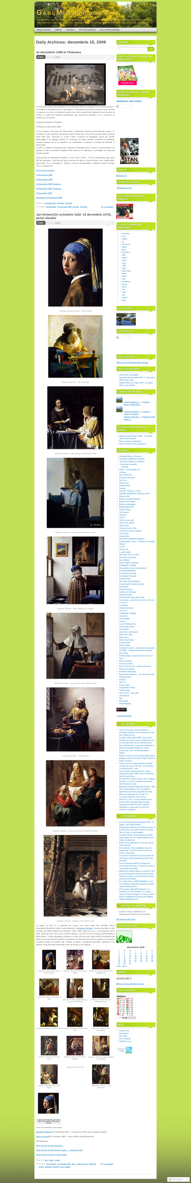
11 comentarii (108, 1164)
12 (141, 956)
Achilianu (122, 472)
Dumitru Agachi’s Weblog (128, 563)
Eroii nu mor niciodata (45, 170)
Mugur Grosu (124, 637)
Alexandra (125, 234)
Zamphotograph (125, 704)
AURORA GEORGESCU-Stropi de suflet (134, 494)
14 (152, 956)
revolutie (76, 207)
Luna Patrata (124, 629)
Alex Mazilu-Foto (125, 475)
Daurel (124, 247)
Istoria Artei (123, 616)
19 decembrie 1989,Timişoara (48, 184)
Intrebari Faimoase (126, 608)
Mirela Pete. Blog (125, 635)
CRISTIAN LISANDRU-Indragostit (131, 539)
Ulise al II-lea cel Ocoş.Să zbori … (50, 1146)
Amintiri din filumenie (127, 478)
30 (125, 963)
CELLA (121, 517)
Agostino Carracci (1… (132, 402)
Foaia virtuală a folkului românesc (131, 584)
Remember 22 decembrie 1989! (49, 198)
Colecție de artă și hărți (128, 528)
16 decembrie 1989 (64, 207)
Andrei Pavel (124, 483)
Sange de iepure (125, 677)
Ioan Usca (123, 611)
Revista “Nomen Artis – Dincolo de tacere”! (135, 666)
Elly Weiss (126, 252)
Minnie (124, 274)
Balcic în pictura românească (130, 441)
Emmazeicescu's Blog (127, 573)
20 (146, 958)
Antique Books (124, 486)
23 (125, 961)
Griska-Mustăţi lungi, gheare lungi (131, 597)
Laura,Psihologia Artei (127, 624)
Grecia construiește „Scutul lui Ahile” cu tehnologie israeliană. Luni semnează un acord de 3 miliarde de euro (136, 732)
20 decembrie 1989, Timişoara (48, 189)
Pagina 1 (70, 30)
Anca (124, 236)
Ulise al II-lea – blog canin (129, 693)
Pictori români (87, 30)
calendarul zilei (50, 203)
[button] (49, 962)
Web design (123, 701)
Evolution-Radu (125, 579)
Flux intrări (123, 1036)
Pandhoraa (126, 281)
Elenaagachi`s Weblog (127, 565)
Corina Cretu (124, 533)
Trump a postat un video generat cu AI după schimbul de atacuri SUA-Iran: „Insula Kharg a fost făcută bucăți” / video (136, 765)
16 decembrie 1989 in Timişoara (58, 52)
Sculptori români (110, 30)
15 (119, 958)
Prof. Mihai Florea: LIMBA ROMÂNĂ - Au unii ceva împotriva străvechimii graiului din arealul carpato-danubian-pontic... (136, 883)
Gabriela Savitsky (126, 589)
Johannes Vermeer (84, 928)
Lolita (124, 268)
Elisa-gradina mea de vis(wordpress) (132, 568)
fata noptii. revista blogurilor (129, 581)
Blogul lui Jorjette (133, 906)
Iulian (124, 263)
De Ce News (128, 724)
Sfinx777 (122, 682)
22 (119, 961)
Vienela (124, 297)
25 (135, 961)
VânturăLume (124, 696)
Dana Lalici (126, 244)
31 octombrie (51, 1164)
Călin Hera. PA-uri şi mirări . (129, 555)
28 (152, 961)
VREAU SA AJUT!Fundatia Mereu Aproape (132, 363)
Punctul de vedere (126, 664)
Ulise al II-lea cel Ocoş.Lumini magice (51, 1155)
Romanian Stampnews (127, 672)
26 (141, 961)
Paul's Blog (123, 653)
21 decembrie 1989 (44, 193)
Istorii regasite (124, 619)
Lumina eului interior (126, 627)
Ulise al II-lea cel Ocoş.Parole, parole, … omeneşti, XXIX (59, 1150)
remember (60, 203)
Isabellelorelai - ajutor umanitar (128, 101)
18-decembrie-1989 (44, 179)
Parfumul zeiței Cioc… (132, 417)
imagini (57, 1160)
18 (135, 958)
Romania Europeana (126, 669)
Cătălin (124, 239)
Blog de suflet (124, 496)
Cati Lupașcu (124, 512)
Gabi (123, 255)
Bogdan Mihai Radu (126, 507)
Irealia (124, 260)
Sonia (124, 287)
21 (152, 958)
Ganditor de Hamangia (127, 592)
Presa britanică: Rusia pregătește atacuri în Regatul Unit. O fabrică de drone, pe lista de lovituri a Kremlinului (135, 850)
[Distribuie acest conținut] (119, 724)
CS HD (121, 547)
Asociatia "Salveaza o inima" (130, 491)
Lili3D (124, 266)
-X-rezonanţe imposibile (128, 464)
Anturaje (122, 488)
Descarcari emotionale (127, 557)
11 (135, 956)
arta (46, 1160)
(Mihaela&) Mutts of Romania (130, 456)
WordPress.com (125, 1041)
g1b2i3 (57, 57)
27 (146, 961)
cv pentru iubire (125, 552)
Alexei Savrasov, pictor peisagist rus (133, 444)
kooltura (122, 621)
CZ (123, 242)
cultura (51, 1160)
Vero (123, 295)
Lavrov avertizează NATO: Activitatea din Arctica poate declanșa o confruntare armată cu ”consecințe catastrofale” (137, 865)
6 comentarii (108, 207)
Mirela (124, 276)
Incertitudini (123, 605)
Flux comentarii (125, 1039)
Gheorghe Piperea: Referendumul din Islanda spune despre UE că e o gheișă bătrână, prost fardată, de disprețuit (136, 837)
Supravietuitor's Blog (127, 688)
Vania (124, 292)
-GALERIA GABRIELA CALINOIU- (132, 459)
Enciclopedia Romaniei (127, 576)
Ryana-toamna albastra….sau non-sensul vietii (136, 674)
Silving (124, 284)
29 (119, 963)
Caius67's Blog (124, 510)
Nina (123, 279)
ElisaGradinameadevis (127, 571)
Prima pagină (43, 30)
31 (130, 963)
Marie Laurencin (43, 1136)
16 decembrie (51, 207)
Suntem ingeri (124, 685)
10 (130, 956)
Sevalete (122, 680)
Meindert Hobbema (44, 1132)
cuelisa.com (123, 549)
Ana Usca (123, 480)
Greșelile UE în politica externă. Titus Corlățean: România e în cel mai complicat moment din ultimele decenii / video (137, 781)
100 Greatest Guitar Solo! (126, 919)
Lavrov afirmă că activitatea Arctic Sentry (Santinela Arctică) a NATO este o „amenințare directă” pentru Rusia (136, 773)
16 (125, 958)
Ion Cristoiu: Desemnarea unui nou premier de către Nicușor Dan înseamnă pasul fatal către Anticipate (136, 858)
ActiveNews (128, 816)
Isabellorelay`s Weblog (127, 613)
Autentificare (124, 1033)
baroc (74, 1164)
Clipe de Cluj (124, 526)
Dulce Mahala (124, 560)
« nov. (118, 966)
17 (130, 958)
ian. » (124, 966)
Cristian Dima (124, 536)
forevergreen (124, 587)
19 (141, 958)
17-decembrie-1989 (44, 175)
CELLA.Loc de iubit (126, 520)
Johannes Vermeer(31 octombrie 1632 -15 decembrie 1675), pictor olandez (49, 1121)
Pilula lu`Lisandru (125, 661)
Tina (123, 290)
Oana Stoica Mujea (126, 640)
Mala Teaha (126, 271)
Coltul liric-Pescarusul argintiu (130, 531)
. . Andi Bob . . (124, 467)
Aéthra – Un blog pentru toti (129, 470)
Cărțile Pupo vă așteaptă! (128, 375)
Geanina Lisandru (125, 595)
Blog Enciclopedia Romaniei (129, 499)
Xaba (124, 300)
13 (146, 956)
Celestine (122, 515)
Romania (68, 203)
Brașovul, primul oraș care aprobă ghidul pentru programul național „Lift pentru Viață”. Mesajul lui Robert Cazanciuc (137, 758)
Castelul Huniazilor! (124, 716)
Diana (124, 250)
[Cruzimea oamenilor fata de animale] (124, 218)
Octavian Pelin (124, 643)
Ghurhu (124, 258)
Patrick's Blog (124, 645)
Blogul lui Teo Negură (127, 501)
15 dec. (41, 57)
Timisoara (83, 207)
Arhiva (58, 30)
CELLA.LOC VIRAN (126, 523)
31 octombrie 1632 (64, 1164)
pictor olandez (65, 1167)
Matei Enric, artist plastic (128, 632)
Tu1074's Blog (124, 690)
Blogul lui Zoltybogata (127, 504)
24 (130, 961)
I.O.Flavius (123, 603)
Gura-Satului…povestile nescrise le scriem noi (136, 600)
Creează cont (124, 1031)
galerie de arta (82, 1164)
